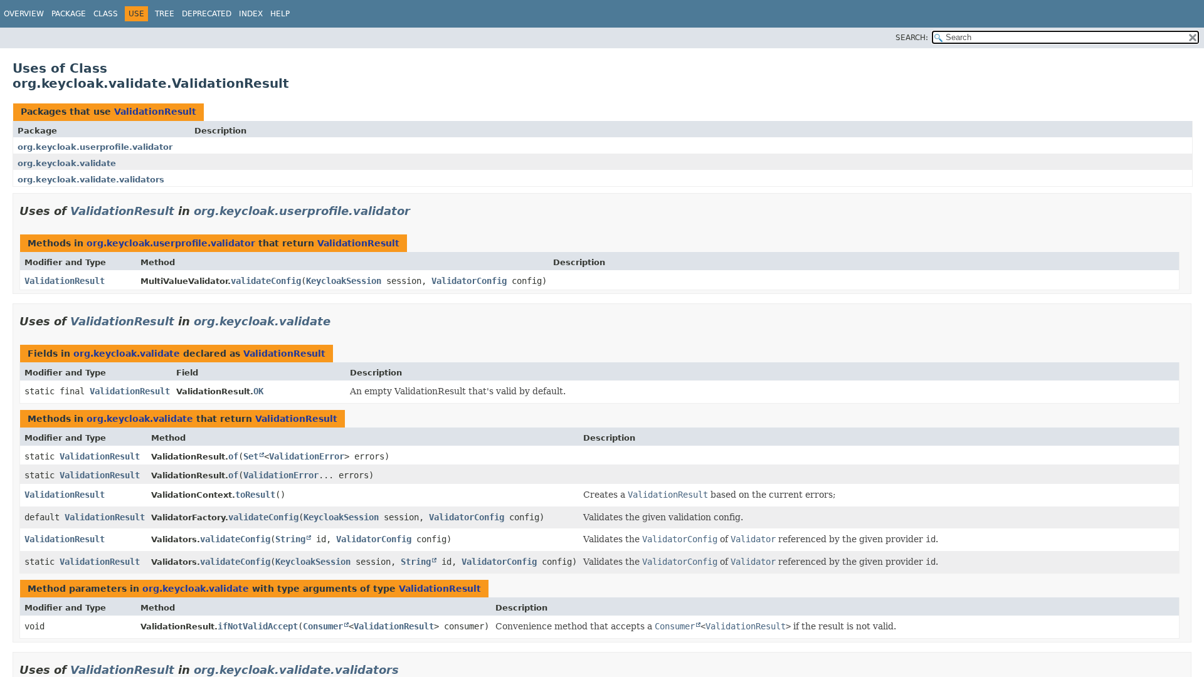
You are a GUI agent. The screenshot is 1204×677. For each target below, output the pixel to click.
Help (280, 13)
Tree (164, 13)
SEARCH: (911, 37)
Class (105, 13)
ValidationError (306, 456)
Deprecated (206, 13)
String (290, 539)
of (233, 456)
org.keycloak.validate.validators (91, 179)
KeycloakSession (343, 281)
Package (68, 13)
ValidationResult (155, 112)
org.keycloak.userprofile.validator (95, 147)
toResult (255, 495)
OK (258, 391)
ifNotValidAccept (258, 626)
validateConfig (266, 281)
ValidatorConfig (469, 281)
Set (250, 456)
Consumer (323, 626)
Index (251, 13)
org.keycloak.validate (67, 163)
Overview (24, 13)
